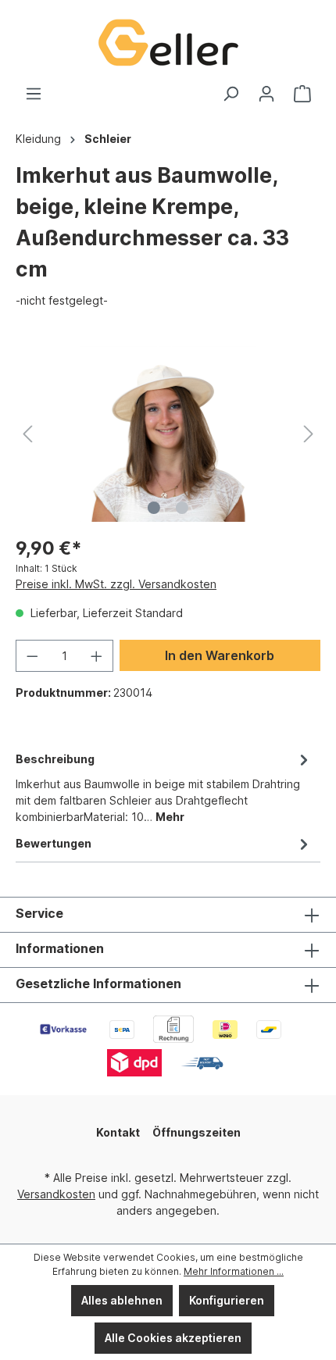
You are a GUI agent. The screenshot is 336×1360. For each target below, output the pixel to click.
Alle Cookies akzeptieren (173, 1337)
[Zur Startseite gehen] (168, 42)
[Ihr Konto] (266, 94)
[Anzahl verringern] (32, 656)
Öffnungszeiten (196, 1132)
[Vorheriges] (27, 434)
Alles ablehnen (122, 1300)
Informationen (60, 948)
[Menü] (34, 94)
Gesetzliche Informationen (98, 983)
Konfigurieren (226, 1300)
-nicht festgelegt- (62, 300)
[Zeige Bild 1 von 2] (154, 508)
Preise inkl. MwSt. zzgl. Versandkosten (116, 584)
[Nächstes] (308, 434)
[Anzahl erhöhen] (96, 656)
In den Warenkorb (219, 655)
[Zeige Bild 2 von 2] (182, 508)
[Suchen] (230, 94)
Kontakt (118, 1132)
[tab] (164, 786)
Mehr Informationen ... (234, 1271)
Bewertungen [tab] (53, 843)
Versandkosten (56, 1194)
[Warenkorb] (302, 94)
